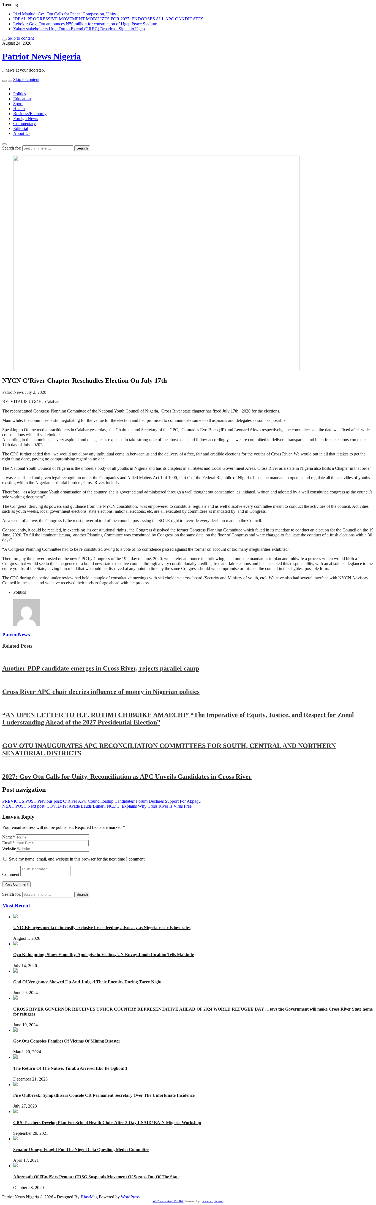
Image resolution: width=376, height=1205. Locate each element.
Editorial (20, 128)
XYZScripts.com (213, 1201)
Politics (19, 93)
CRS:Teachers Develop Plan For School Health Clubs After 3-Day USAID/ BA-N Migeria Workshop (107, 1122)
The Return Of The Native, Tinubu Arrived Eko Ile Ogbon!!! (70, 1068)
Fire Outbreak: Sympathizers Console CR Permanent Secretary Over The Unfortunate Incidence (104, 1095)
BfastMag (89, 1197)
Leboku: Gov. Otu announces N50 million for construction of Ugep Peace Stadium (85, 23)
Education (22, 98)
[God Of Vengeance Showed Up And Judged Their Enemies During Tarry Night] (15, 971)
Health (19, 108)
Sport (18, 103)
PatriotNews (13, 392)
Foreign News (25, 118)
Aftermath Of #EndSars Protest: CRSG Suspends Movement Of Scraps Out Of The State (96, 1176)
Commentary (24, 123)
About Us (21, 133)
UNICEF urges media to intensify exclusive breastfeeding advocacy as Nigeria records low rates (101, 927)
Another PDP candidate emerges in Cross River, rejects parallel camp (100, 668)
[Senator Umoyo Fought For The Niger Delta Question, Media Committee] (15, 1138)
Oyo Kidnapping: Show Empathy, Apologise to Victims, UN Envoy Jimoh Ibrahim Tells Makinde (103, 954)
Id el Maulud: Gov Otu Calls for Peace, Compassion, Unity (64, 14)
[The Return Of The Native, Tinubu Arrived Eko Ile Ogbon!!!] (15, 1057)
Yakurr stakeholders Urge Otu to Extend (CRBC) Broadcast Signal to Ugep (79, 28)
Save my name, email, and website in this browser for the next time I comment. (77, 859)
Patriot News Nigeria (41, 56)
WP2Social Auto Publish (168, 1201)
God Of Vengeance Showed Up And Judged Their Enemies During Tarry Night (87, 981)
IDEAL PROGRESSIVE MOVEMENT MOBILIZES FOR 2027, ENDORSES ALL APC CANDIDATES (108, 19)
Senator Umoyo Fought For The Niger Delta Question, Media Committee (81, 1149)
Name (8, 837)
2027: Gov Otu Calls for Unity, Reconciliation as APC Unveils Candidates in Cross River (127, 776)
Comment (10, 874)
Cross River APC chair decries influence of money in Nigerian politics (101, 691)
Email (8, 842)
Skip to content (21, 38)
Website (9, 848)
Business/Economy (30, 113)
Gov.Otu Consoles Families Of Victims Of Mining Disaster (66, 1041)
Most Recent (16, 905)
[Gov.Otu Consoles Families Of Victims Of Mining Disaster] (15, 1030)
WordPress (130, 1197)
